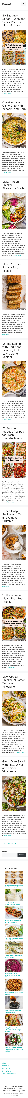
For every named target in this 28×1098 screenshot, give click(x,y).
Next (13, 843)
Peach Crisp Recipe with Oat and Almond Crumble (12, 516)
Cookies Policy (6, 1068)
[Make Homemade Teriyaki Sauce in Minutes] (14, 1002)
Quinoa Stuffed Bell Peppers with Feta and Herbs (13, 921)
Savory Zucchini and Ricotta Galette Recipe (13, 956)
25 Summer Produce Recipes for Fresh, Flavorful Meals (13, 433)
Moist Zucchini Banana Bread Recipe (11, 267)
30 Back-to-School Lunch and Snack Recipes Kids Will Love (13, 20)
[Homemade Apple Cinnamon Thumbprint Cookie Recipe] (14, 877)
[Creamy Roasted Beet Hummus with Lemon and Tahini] (14, 965)
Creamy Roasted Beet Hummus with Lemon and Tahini (13, 975)
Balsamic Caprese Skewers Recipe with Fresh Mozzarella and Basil (14, 1049)
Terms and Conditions (9, 1074)
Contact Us (5, 1066)
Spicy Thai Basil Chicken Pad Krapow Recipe (14, 939)
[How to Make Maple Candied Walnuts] (14, 985)
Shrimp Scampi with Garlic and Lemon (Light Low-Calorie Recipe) (12, 350)
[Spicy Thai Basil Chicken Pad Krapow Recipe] (14, 930)
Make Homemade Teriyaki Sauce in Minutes (13, 1011)
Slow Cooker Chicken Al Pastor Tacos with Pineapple (13, 681)
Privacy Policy (6, 1071)
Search (4, 851)
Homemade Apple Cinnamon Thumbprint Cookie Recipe (14, 886)
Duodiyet (6, 4)
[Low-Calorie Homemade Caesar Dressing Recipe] (14, 895)
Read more (7, 93)
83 (9, 843)
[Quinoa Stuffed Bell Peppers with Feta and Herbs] (14, 912)
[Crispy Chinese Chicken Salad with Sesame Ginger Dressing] (14, 1020)
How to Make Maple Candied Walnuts (14, 993)
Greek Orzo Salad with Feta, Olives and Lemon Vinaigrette (13, 766)
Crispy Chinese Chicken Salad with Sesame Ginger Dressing (13, 1029)
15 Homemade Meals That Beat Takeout (12, 598)
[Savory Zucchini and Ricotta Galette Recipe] (14, 947)
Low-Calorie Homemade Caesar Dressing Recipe (12, 903)
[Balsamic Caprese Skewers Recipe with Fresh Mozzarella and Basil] (14, 1039)
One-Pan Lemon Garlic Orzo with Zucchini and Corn (14, 105)
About (4, 1063)
